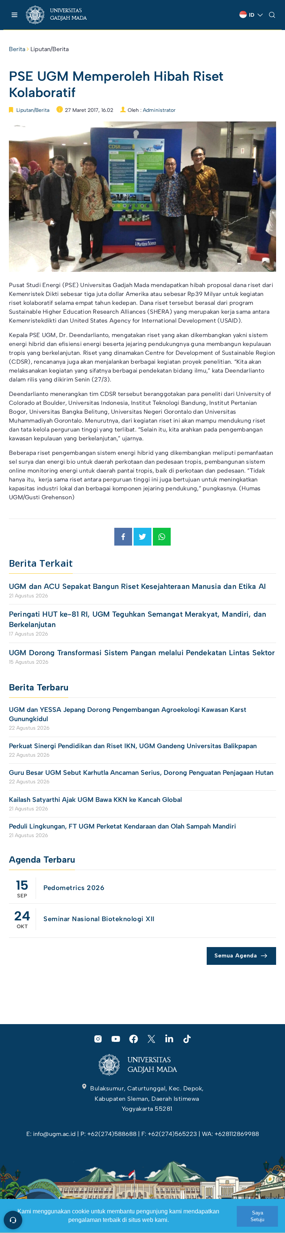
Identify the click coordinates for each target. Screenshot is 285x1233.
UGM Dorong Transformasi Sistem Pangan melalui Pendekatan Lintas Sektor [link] (142, 652)
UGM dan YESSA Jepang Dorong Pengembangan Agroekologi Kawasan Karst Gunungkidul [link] (127, 714)
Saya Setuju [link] (257, 1216)
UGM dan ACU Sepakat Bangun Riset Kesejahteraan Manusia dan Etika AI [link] (137, 586)
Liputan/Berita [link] (49, 49)
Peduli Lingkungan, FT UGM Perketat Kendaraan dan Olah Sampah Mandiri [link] (122, 826)
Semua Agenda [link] (235, 955)
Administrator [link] (159, 110)
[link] (63, 15)
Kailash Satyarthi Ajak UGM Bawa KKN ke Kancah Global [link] (95, 800)
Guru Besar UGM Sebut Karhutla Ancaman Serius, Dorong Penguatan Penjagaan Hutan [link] (141, 773)
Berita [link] (17, 49)
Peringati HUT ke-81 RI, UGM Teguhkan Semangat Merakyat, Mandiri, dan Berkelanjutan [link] (137, 619)
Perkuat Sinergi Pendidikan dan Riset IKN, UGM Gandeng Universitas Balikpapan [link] (134, 746)
